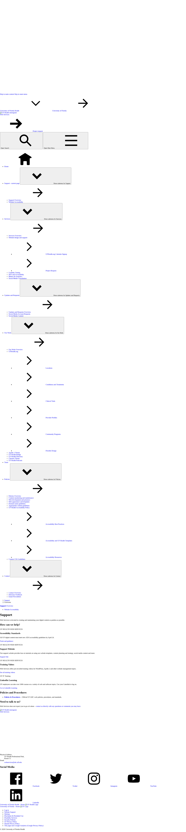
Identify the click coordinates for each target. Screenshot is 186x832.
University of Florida (59, 111)
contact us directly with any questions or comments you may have (58, 706)
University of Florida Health (10, 111)
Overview (6, 606)
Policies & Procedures (12, 697)
